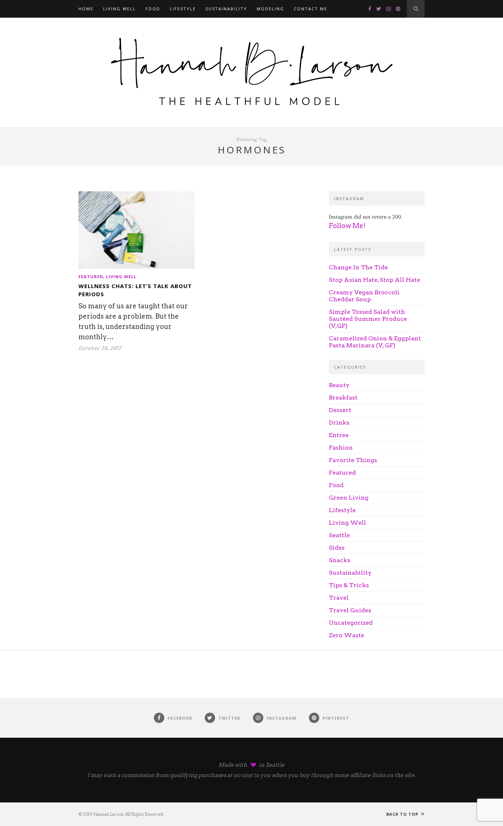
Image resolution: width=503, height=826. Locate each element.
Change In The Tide (358, 267)
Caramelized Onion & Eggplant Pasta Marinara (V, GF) (375, 342)
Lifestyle (183, 8)
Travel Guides (350, 610)
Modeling (270, 8)
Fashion (341, 447)
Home (86, 8)
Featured (90, 276)
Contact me (310, 8)
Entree (339, 435)
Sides (337, 547)
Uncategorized (351, 622)
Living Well (119, 8)
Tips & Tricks (349, 585)
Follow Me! (347, 226)
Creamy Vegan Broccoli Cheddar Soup (364, 296)
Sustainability (226, 8)
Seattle (339, 535)
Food (152, 8)
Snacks (339, 560)
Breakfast (343, 397)
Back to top (403, 814)
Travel (339, 597)
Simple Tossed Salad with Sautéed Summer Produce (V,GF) (368, 318)
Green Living (349, 497)
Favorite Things (353, 460)
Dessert (340, 410)
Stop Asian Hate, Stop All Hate (374, 279)
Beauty (339, 385)
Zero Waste (346, 635)
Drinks (339, 422)
